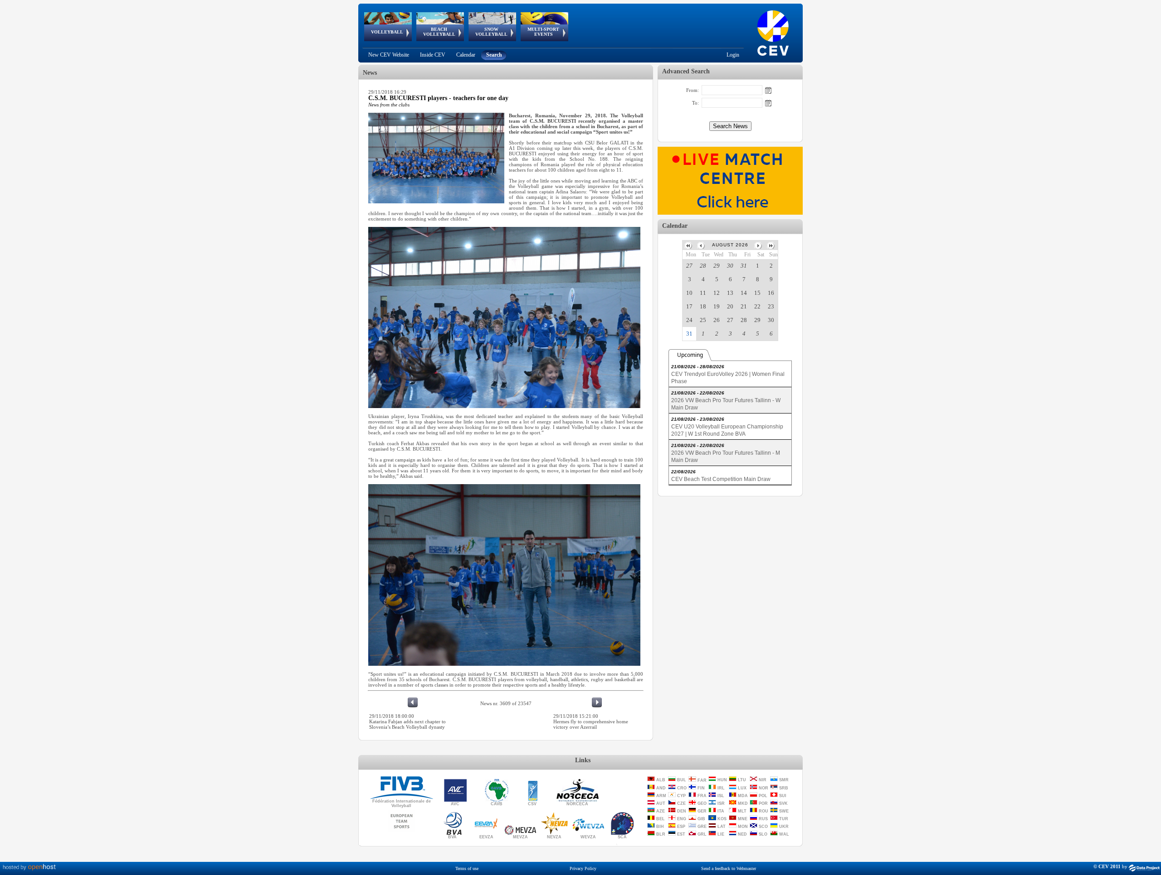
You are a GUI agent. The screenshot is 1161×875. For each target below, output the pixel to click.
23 (771, 306)
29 (716, 265)
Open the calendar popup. (768, 90)
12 (716, 292)
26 (716, 320)
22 (757, 306)
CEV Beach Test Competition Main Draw (721, 479)
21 (744, 306)
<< (688, 245)
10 (689, 292)
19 (716, 306)
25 (703, 320)
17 (689, 306)
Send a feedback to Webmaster (728, 868)
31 (744, 265)
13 (730, 292)
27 (689, 265)
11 (703, 292)
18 (703, 306)
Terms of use (466, 868)
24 (689, 320)
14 (744, 292)
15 (757, 292)
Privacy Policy (583, 868)
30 (730, 265)
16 (771, 292)
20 (730, 306)
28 (703, 265)
